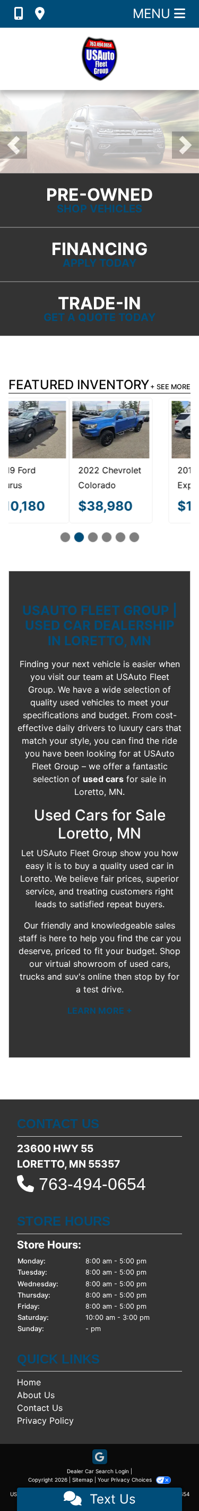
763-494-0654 (92, 1184)
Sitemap (82, 1479)
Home (29, 1382)
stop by (149, 976)
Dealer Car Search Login (98, 1471)
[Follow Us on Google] (99, 1457)
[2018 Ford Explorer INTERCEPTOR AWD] (149, 429)
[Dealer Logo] (99, 58)
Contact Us (40, 1407)
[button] (13, 145)
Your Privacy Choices (125, 1479)
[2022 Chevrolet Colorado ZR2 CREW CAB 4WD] (50, 429)
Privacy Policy (45, 1420)
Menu (153, 13)
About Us (36, 1395)
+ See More (170, 387)
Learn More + (99, 1010)
